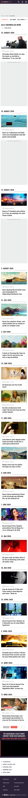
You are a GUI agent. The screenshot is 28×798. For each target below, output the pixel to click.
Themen (7, 15)
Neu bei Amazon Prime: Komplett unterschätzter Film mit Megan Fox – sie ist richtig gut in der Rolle (13, 528)
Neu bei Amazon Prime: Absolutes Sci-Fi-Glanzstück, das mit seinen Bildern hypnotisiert (13, 623)
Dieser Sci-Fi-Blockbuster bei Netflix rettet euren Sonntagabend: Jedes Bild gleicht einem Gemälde (13, 135)
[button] (6, 28)
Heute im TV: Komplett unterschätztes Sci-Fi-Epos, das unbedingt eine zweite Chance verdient (13, 213)
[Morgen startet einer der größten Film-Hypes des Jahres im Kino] (14, 453)
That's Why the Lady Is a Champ (14, 738)
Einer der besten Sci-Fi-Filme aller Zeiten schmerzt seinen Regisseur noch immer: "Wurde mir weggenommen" (12, 591)
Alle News (13, 19)
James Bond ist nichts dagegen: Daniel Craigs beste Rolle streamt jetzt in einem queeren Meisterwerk (13, 441)
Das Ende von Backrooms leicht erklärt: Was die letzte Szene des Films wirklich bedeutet (13, 410)
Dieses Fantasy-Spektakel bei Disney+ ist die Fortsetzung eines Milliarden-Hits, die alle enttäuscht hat (13, 496)
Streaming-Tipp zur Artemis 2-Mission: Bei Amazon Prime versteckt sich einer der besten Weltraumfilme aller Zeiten (14, 654)
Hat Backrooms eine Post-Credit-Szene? (12, 386)
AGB (15, 779)
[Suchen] (19, 2)
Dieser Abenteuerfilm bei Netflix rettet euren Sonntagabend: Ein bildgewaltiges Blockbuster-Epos (14, 292)
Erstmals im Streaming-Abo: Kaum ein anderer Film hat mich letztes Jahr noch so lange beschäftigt (13, 355)
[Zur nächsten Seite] (21, 727)
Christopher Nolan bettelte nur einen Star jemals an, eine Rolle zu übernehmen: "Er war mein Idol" (13, 56)
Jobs (4, 786)
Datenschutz (6, 782)
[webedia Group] (14, 795)
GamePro (5, 790)
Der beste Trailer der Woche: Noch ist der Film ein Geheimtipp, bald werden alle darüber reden (13, 559)
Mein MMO (17, 790)
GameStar (16, 786)
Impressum (6, 779)
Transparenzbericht (19, 782)
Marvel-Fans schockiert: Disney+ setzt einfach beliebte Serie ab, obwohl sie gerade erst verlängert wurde (13, 323)
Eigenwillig (5, 19)
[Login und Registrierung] (22, 2)
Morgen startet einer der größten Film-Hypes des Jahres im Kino (12, 466)
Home (2, 15)
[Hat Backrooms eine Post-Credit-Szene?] (14, 373)
